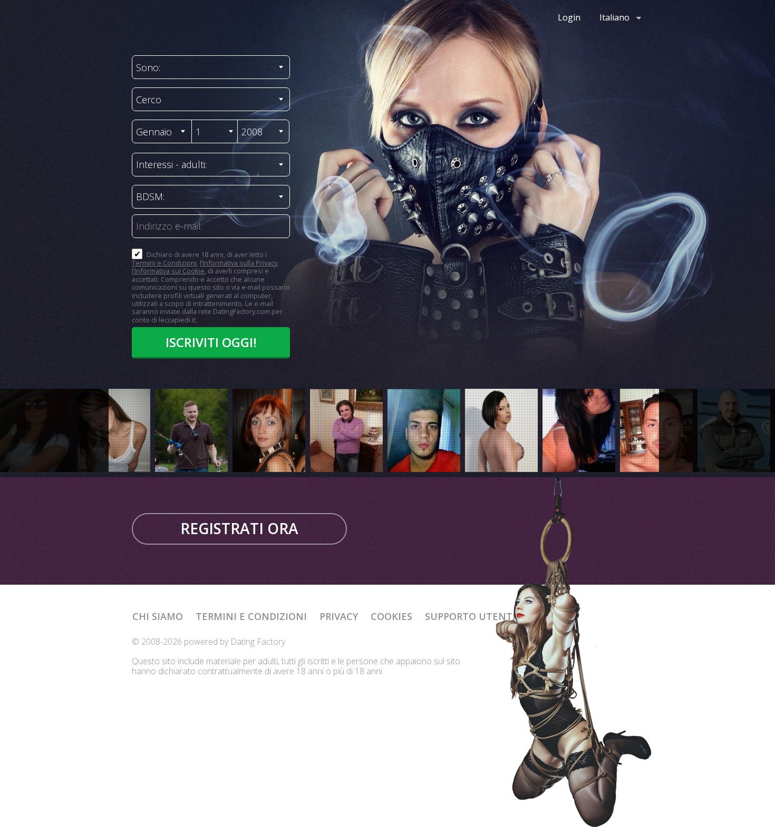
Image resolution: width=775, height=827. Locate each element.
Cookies (391, 616)
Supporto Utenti (470, 616)
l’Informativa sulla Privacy (238, 263)
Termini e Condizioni (164, 263)
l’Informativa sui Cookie (168, 270)
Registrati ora (239, 528)
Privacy (338, 616)
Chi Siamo (157, 616)
